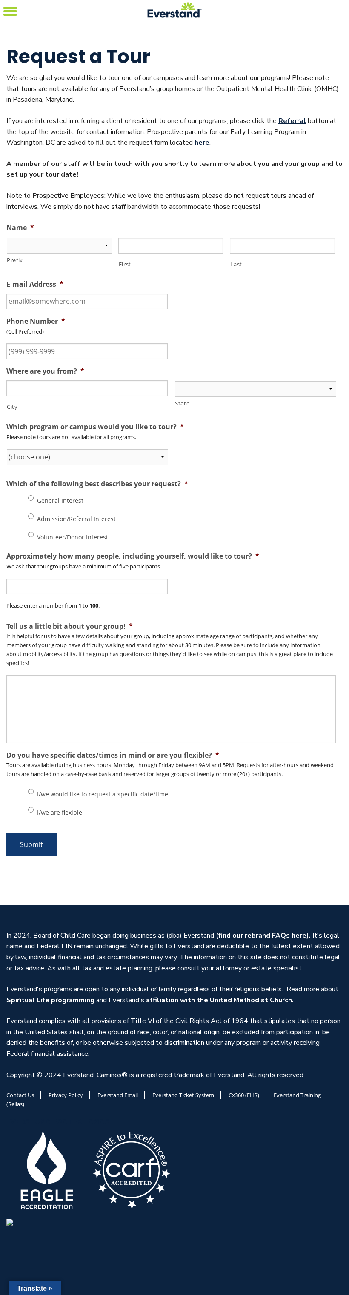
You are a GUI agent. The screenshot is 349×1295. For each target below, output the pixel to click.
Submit (31, 844)
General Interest (60, 500)
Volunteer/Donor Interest (72, 537)
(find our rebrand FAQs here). (263, 935)
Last (236, 264)
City (12, 407)
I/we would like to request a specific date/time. (103, 794)
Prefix (15, 260)
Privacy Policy (66, 1095)
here (202, 142)
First (125, 264)
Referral (292, 121)
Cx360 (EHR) (244, 1095)
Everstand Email (117, 1095)
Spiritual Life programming (50, 1000)
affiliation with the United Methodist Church (219, 1000)
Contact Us (20, 1095)
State (182, 403)
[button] (10, 10)
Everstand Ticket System (183, 1095)
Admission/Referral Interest (76, 519)
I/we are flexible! (60, 812)
